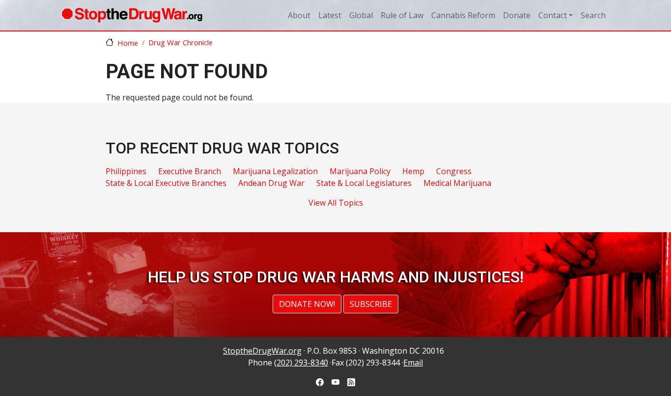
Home (127, 43)
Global (361, 15)
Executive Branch (189, 171)
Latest (329, 15)
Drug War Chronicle (180, 42)
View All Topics (335, 202)
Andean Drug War (271, 183)
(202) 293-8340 (301, 362)
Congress (454, 171)
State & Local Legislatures (364, 183)
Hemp (413, 171)
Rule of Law (402, 15)
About (299, 15)
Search (593, 15)
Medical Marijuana (457, 183)
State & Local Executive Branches (166, 183)
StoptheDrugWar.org (262, 350)
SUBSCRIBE (371, 304)
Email (413, 362)
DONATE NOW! (307, 304)
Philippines (126, 171)
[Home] (131, 15)
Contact (552, 15)
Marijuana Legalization (275, 171)
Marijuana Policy (360, 171)
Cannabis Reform (463, 15)
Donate (517, 15)
